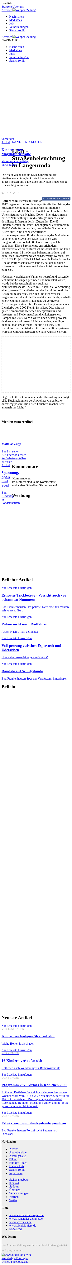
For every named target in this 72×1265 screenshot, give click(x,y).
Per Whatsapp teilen (14, 458)
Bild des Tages (18, 1162)
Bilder (13, 1159)
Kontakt (14, 1183)
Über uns (18, 6)
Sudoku (14, 1186)
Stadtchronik (17, 30)
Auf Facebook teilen (14, 454)
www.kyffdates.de (20, 1222)
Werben (14, 1196)
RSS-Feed (15, 1229)
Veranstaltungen (19, 27)
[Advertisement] (36, 101)
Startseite (7, 6)
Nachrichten (16, 16)
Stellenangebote (18, 1179)
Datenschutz (16, 1166)
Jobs (12, 23)
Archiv (13, 1149)
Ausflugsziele (17, 1155)
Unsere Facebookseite (15, 1261)
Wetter (13, 1200)
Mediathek (15, 20)
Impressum (15, 1173)
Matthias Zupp (11, 444)
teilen (56, 198)
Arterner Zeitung (19, 10)
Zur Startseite (10, 451)
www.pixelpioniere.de (22, 1225)
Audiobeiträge (17, 1152)
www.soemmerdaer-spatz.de (26, 1215)
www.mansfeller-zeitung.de (26, 1218)
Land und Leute (27, 141)
